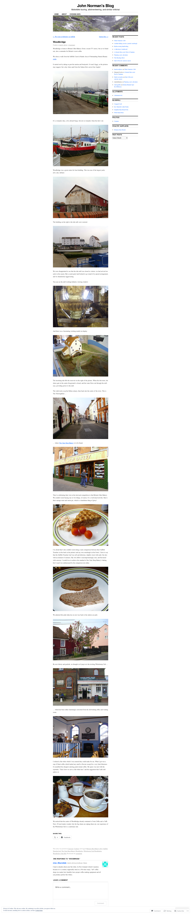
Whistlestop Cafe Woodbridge (93, 851)
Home (56, 14)
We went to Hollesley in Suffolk (64, 37)
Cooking (76, 849)
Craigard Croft (118, 104)
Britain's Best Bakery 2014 (95, 849)
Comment (100, 903)
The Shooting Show (119, 58)
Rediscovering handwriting (121, 46)
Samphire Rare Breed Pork (121, 110)
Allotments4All (118, 95)
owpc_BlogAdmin (59, 862)
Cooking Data (75, 14)
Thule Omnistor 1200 (119, 40)
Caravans (70, 849)
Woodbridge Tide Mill (59, 853)
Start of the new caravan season (122, 61)
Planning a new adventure (121, 55)
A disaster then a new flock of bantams (124, 52)
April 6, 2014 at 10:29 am (74, 863)
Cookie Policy (39, 910)
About (64, 14)
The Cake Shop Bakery (66, 443)
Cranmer (116, 121)
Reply (85, 863)
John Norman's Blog (95, 5)
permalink (79, 853)
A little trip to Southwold (120, 49)
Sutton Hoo (103, 37)
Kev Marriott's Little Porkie (121, 107)
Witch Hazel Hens (119, 112)
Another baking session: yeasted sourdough (125, 43)
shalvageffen (117, 85)
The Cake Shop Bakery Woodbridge (72, 851)
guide (54, 59)
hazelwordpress (118, 69)
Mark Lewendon (118, 77)
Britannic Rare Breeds (120, 130)
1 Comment (71, 45)
